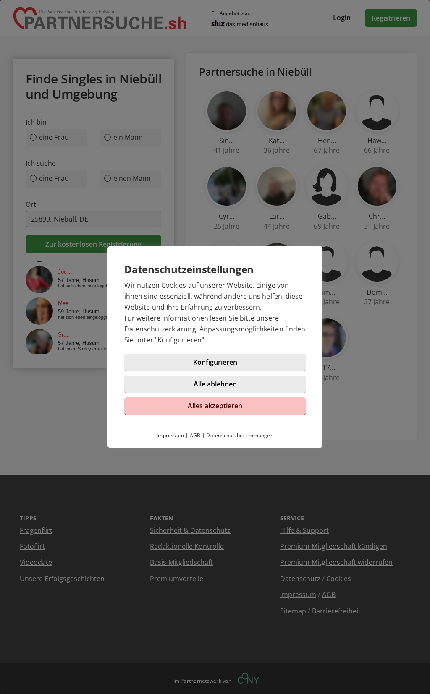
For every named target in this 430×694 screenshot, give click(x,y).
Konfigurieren (179, 339)
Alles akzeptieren (215, 405)
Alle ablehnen (215, 384)
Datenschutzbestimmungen (239, 435)
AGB (195, 435)
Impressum (170, 435)
